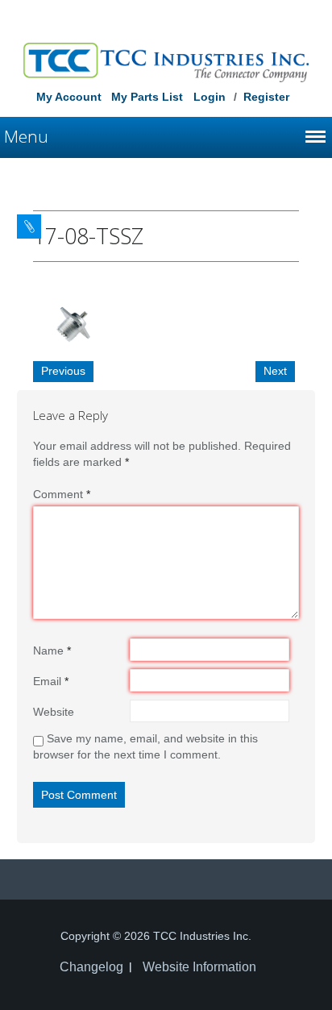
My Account (69, 96)
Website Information (199, 967)
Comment (61, 494)
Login (209, 96)
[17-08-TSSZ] (73, 321)
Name (52, 650)
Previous (63, 370)
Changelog (91, 967)
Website (53, 711)
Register (266, 96)
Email (50, 681)
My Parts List (147, 96)
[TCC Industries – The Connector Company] (166, 61)
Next (275, 370)
